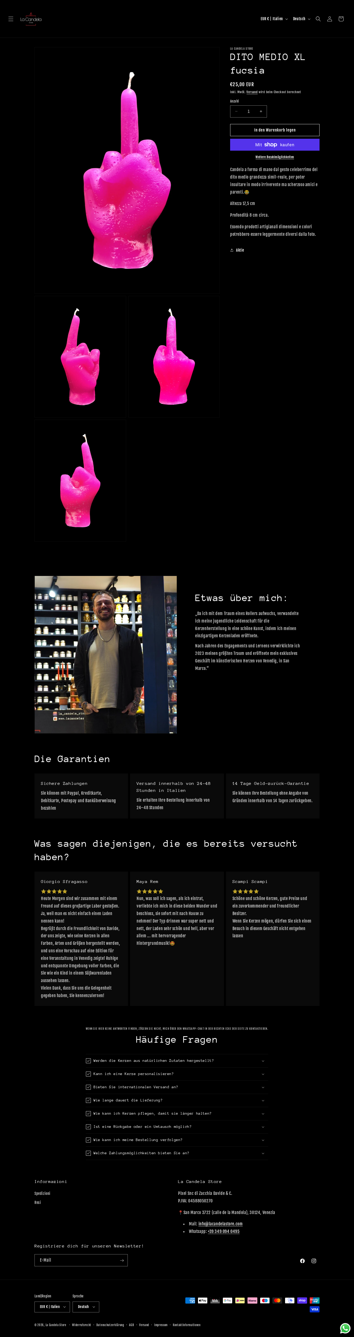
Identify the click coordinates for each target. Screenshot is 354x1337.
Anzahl (234, 101)
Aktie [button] (240, 250)
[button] (11, 19)
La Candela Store (56, 1325)
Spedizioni (42, 1193)
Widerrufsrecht (81, 1325)
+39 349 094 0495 (224, 1231)
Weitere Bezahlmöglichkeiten (275, 157)
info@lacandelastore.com (221, 1224)
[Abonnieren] (122, 1260)
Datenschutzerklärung (110, 1325)
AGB (131, 1325)
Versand (252, 92)
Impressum (161, 1325)
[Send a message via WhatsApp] (345, 1328)
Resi (37, 1202)
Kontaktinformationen (187, 1325)
